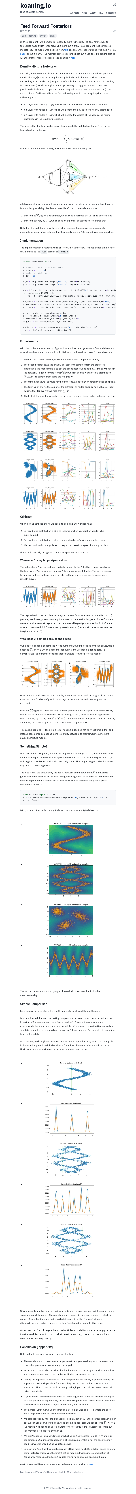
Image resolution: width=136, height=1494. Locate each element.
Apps (84, 12)
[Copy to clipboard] (112, 260)
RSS (101, 12)
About (93, 12)
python (43, 36)
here (73, 57)
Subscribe (111, 12)
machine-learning (29, 36)
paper (23, 53)
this (66, 49)
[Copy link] (114, 31)
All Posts (74, 12)
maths (53, 36)
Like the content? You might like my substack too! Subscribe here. (51, 1472)
